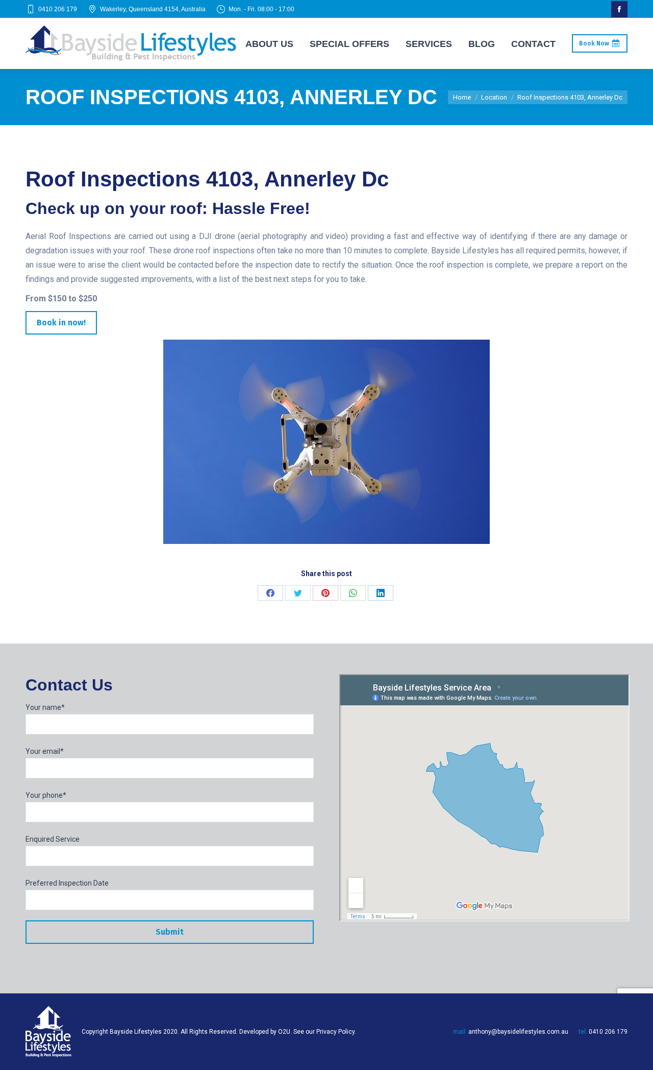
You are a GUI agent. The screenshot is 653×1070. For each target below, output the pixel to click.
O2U (284, 1031)
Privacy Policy (335, 1031)
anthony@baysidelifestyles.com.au (518, 1031)
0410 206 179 (57, 9)
